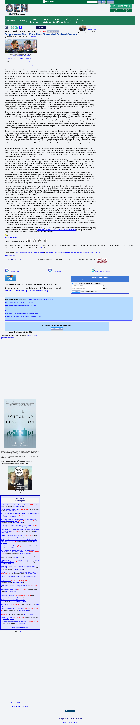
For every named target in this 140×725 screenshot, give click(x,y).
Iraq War (30, 252)
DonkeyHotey (19, 55)
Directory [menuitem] (23, 20)
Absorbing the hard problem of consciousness (13, 621)
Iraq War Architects (39, 252)
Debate (16, 252)
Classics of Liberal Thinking (20, 703)
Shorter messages (6, 581)
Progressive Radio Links (20, 706)
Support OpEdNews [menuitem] (57, 20)
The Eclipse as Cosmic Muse (8, 546)
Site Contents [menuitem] (34, 20)
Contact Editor (56, 272)
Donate (8, 290)
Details (25, 55)
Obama (56, 252)
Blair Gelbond (22, 589)
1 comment (33, 36)
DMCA (28, 55)
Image (13, 55)
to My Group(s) (10, 255)
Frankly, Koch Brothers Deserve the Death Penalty (19, 302)
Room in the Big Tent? (7, 617)
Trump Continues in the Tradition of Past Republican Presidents (18, 613)
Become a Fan (92, 29)
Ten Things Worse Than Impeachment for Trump (14, 505)
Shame (92, 252)
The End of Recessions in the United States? (13, 535)
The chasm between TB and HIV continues (12, 608)
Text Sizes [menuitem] (78, 20)
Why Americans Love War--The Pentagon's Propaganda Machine (18, 572)
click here (22, 631)
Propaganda (86, 252)
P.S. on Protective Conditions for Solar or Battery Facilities (16, 525)
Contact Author (14, 272)
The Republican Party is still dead (10, 509)
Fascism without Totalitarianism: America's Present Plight (21, 311)
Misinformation (49, 252)
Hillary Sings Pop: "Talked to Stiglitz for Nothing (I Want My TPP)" (23, 316)
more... (41, 247)
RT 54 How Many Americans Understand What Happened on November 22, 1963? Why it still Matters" (17, 550)
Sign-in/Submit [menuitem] (45, 20)
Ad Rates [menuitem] (66, 20)
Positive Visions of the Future (9, 589)
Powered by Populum (70, 723)
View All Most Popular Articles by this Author (41, 299)
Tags (97, 252)
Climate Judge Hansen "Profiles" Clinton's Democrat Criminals (22, 313)
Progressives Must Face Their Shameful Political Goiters (41, 34)
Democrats (22, 252)
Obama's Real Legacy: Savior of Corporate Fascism (19, 308)
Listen (40, 27)
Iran (26, 252)
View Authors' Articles (102, 272)
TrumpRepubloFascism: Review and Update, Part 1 (15, 585)
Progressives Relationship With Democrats (70, 252)
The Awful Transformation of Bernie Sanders (13, 600)
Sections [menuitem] (11, 20)
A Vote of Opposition (6, 604)
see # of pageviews (18, 506)
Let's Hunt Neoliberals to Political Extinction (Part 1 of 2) (20, 305)
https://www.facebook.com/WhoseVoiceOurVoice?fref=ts (56, 230)
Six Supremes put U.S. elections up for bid (12, 556)
